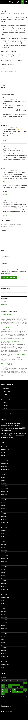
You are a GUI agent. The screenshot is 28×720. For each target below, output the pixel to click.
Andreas (3, 423)
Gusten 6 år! (7, 391)
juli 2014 (3, 452)
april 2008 (3, 645)
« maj (2, 696)
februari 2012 (4, 516)
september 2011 (5, 530)
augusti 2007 (4, 667)
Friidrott (6, 388)
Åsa (12, 437)
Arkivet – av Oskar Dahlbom (10, 311)
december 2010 (4, 555)
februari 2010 (4, 583)
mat (11, 433)
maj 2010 (3, 575)
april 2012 (3, 511)
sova (11, 435)
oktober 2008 (4, 628)
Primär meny (26, 2)
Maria (2, 399)
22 (25, 689)
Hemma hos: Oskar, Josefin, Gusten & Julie (11, 2)
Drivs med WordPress (5, 718)
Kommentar (4, 230)
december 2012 (4, 488)
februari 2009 (4, 617)
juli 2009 (3, 603)
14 (21, 687)
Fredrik (8, 425)
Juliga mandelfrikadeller (6, 314)
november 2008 (4, 625)
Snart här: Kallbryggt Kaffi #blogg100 (10, 341)
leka (25, 431)
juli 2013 (3, 472)
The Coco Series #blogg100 (7, 363)
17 (6, 689)
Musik (24, 433)
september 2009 (5, 597)
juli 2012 (3, 502)
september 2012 (5, 497)
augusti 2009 (4, 600)
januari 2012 (4, 519)
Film (4, 425)
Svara (6, 120)
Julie (16, 431)
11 (10, 687)
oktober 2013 (4, 466)
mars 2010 (3, 580)
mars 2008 (3, 647)
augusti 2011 (4, 533)
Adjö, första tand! (8, 413)
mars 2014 (3, 458)
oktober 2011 (4, 527)
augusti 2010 (4, 566)
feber (2, 425)
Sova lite (6, 408)
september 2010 (5, 564)
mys (1, 435)
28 (21, 691)
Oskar (6, 8)
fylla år (20, 425)
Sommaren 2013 (5, 327)
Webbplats (4, 263)
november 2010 (4, 558)
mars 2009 (3, 614)
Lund (2, 433)
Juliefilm (20, 431)
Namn (3, 250)
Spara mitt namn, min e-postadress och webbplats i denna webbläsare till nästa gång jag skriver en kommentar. (13, 271)
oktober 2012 (4, 494)
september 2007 (5, 664)
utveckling (4, 437)
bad (6, 423)
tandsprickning (21, 435)
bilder (12, 423)
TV (24, 435)
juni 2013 (3, 474)
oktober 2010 (4, 561)
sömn (15, 435)
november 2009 (4, 592)
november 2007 (4, 659)
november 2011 (4, 525)
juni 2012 (3, 505)
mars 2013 (3, 483)
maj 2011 (3, 541)
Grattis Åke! (9, 399)
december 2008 (4, 622)
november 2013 (4, 463)
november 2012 (4, 491)
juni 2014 (3, 455)
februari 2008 (4, 650)
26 (14, 691)
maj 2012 (3, 508)
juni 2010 (3, 572)
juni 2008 (3, 639)
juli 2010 (3, 569)
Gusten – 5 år (7, 411)
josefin (13, 13)
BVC (15, 423)
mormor (20, 433)
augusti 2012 (4, 499)
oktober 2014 (4, 446)
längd (4, 433)
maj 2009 (3, 608)
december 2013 (4, 460)
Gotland (13, 428)
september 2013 (5, 469)
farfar (21, 423)
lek (23, 431)
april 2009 (3, 611)
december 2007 (4, 656)
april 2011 (3, 544)
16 (2, 689)
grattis (17, 428)
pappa (4, 435)
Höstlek (6, 405)
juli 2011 (3, 536)
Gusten (22, 427)
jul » (26, 696)
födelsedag (4, 428)
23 (2, 691)
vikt (9, 437)
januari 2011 (4, 553)
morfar (15, 433)
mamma (7, 433)
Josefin (3, 8)
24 (6, 691)
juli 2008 (3, 636)
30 (2, 694)
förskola (9, 428)
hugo (12, 431)
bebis (8, 423)
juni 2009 (3, 606)
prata (6, 435)
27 (17, 691)
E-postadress (5, 256)
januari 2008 (4, 653)
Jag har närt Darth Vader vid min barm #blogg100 (13, 354)
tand (17, 435)
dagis (18, 423)
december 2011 (4, 522)
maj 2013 (3, 477)
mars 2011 (3, 547)
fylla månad (14, 425)
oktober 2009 (4, 594)
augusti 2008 (4, 633)
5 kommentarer (20, 13)
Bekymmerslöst (6, 81)
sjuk (9, 435)
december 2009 (4, 589)
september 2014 (5, 449)
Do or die (4, 86)
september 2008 (5, 631)
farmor (24, 423)
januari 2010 (4, 586)
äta (13, 437)
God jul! (6, 402)
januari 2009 (4, 620)
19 (14, 689)
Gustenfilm (6, 430)
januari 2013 (4, 486)
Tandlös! (6, 394)
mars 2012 (3, 513)
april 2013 (3, 480)
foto (6, 425)
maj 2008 (3, 642)
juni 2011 (3, 539)
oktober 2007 (4, 661)
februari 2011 (4, 550)
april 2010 (3, 578)
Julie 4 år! (6, 397)
